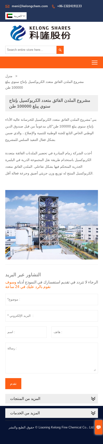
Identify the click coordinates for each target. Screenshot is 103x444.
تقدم (13, 384)
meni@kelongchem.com (30, 6)
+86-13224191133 (69, 6)
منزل (8, 76)
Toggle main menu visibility (94, 62)
